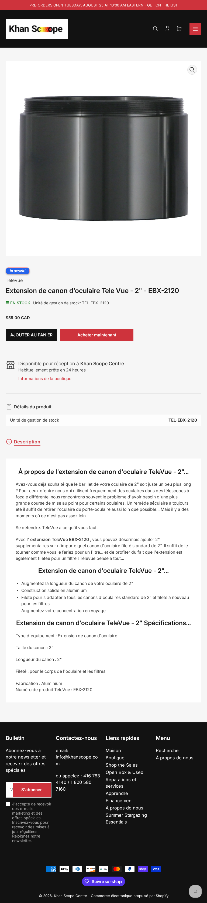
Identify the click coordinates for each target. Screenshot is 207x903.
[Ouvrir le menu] (195, 29)
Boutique (115, 757)
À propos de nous (124, 808)
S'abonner (31, 789)
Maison (113, 750)
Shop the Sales (122, 765)
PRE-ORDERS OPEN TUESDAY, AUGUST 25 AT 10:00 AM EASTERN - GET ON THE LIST (103, 5)
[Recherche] (155, 29)
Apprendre (117, 793)
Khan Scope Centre (70, 896)
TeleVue (14, 280)
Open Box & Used (124, 772)
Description (27, 441)
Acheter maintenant (96, 334)
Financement (119, 800)
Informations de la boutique (44, 378)
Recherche (167, 750)
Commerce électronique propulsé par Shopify (129, 896)
